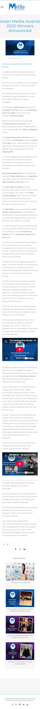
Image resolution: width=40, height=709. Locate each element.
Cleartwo (30, 700)
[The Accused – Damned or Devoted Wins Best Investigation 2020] (20, 598)
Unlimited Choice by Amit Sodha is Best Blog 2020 (20, 663)
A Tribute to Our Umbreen (20, 582)
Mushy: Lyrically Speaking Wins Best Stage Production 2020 (20, 636)
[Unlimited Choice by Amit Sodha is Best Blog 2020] (20, 651)
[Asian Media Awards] (15, 7)
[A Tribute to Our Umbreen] (20, 572)
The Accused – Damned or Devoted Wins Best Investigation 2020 (20, 610)
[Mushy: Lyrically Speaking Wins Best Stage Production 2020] (20, 625)
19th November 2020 (14, 58)
